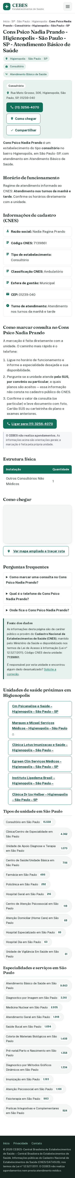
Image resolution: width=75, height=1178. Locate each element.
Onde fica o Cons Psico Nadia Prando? (39, 610)
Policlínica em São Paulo (26, 884)
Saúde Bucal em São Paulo (28, 1026)
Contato (37, 1143)
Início (6, 21)
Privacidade (20, 1143)
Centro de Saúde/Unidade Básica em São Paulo (36, 862)
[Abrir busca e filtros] (67, 6)
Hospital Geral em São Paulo (28, 894)
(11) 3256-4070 (27, 107)
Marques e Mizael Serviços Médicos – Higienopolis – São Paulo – (39, 728)
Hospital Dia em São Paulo (26, 942)
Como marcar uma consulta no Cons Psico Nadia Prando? (36, 579)
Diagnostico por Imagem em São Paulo (36, 997)
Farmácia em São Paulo (25, 874)
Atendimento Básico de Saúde (28, 74)
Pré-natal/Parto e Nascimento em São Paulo (36, 1053)
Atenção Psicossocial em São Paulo (34, 1089)
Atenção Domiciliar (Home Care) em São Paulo (36, 920)
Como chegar (25, 119)
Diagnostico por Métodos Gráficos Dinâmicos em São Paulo (36, 1067)
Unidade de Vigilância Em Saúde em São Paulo (36, 954)
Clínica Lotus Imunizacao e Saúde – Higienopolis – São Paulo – (40, 747)
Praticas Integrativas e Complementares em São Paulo (36, 1111)
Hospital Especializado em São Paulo (33, 932)
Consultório (17, 66)
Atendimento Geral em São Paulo (32, 1017)
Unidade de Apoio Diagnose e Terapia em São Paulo (36, 848)
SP (13, 21)
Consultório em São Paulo (28, 822)
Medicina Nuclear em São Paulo (32, 1007)
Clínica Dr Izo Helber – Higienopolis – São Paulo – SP (40, 797)
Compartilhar (25, 130)
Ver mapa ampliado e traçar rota (39, 551)
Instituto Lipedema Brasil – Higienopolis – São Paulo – (33, 780)
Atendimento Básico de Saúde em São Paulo (36, 986)
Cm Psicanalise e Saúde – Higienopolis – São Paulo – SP (35, 708)
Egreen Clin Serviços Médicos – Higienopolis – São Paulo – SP (37, 764)
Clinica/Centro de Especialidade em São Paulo (36, 834)
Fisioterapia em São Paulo (27, 1098)
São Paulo (23, 21)
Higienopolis (39, 21)
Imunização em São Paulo (27, 1079)
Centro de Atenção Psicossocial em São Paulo (36, 906)
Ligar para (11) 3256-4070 (32, 424)
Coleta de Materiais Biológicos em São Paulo (36, 1039)
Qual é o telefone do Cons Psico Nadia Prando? (32, 596)
